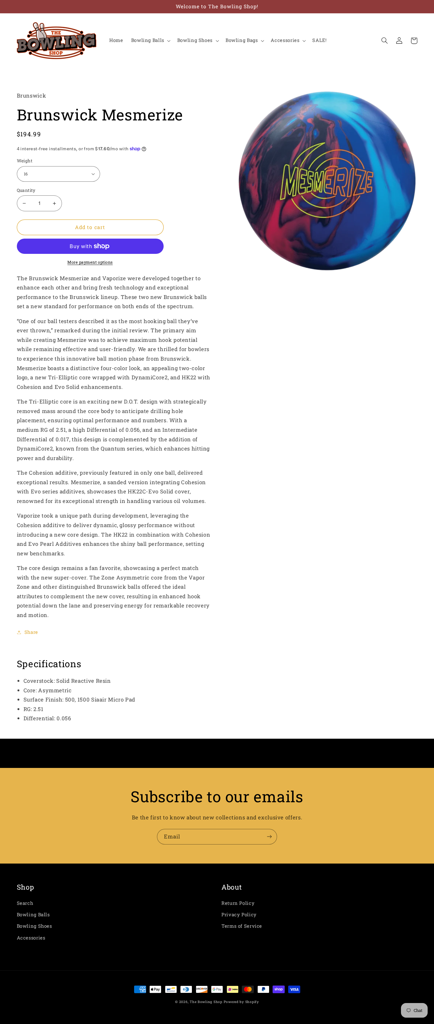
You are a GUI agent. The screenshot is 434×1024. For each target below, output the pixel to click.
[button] (150, 41)
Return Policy (237, 903)
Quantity (26, 190)
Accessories (31, 938)
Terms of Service (241, 926)
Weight (25, 161)
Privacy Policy (239, 915)
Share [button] (31, 632)
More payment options (90, 262)
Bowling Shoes (34, 926)
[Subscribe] (269, 836)
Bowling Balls (33, 915)
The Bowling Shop (206, 1002)
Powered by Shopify (241, 1002)
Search (25, 903)
